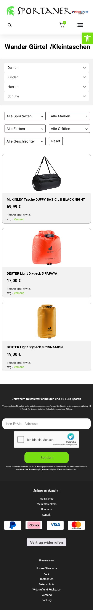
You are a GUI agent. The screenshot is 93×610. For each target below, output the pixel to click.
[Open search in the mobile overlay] (10, 25)
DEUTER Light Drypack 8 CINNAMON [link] (35, 347)
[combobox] (25, 116)
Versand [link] (19, 219)
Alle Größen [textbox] (60, 128)
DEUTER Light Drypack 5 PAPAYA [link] (32, 273)
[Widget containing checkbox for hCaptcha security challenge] (46, 439)
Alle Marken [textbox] (60, 116)
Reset (55, 141)
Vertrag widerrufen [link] (46, 542)
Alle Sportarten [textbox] (19, 116)
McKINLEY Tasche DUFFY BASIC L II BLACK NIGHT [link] (46, 199)
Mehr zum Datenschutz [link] (67, 469)
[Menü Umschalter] (80, 25)
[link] (87, 38)
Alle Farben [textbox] (15, 128)
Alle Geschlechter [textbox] (20, 141)
